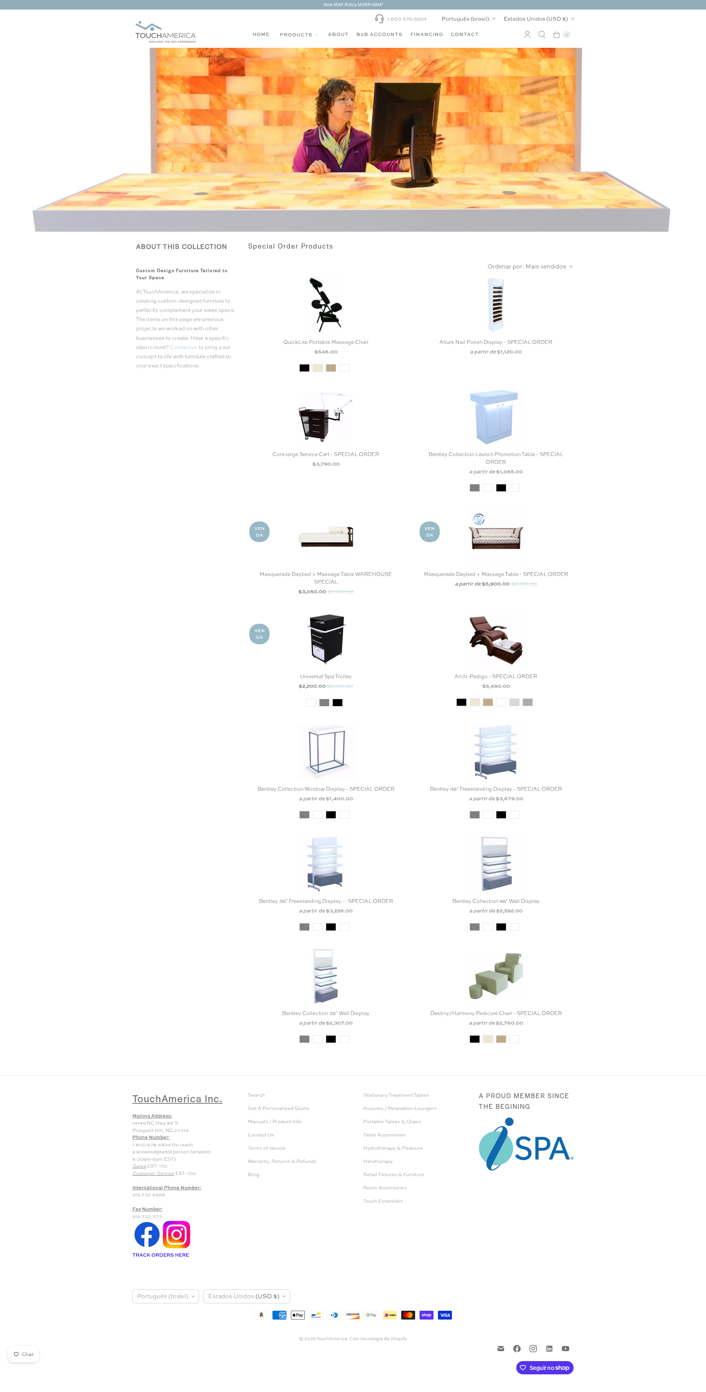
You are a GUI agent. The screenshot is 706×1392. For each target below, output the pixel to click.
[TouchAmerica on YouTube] (565, 1348)
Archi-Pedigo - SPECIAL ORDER (495, 676)
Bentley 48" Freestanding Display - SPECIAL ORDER (496, 789)
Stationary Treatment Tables (396, 1095)
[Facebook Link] (147, 1248)
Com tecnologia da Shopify (378, 1339)
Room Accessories (385, 1188)
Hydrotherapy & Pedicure (393, 1148)
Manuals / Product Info (275, 1121)
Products (297, 34)
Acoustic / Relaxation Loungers (399, 1108)
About (338, 34)
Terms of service (267, 1148)
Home (261, 34)
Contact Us (261, 1135)
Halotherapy (378, 1161)
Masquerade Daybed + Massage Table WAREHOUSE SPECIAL (326, 578)
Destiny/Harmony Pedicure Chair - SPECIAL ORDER (496, 1013)
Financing (426, 34)
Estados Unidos (536, 18)
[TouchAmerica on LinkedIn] (549, 1348)
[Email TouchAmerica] (501, 1348)
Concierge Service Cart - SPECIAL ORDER (325, 454)
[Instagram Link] (176, 1248)
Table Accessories (384, 1135)
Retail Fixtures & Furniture (393, 1174)
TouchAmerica (332, 1339)
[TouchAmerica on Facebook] (517, 1348)
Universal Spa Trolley (326, 676)
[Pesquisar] (542, 34)
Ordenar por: (527, 266)
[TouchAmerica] (165, 32)
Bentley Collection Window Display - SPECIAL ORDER (326, 789)
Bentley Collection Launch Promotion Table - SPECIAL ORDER (495, 458)
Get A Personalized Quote (278, 1108)
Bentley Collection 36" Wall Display (326, 1013)
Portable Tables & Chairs (392, 1121)
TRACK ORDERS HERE (161, 1255)
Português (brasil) (465, 18)
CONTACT (465, 34)
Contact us (184, 347)
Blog (253, 1174)
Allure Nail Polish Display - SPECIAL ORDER (495, 342)
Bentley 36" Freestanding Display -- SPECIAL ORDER (326, 901)
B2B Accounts (379, 34)
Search (256, 1095)
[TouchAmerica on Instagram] (533, 1348)
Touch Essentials (383, 1201)
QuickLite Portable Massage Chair (326, 342)
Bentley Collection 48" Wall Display (496, 901)
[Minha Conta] (527, 34)
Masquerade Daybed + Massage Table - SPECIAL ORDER (496, 574)
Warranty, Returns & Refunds (282, 1161)
